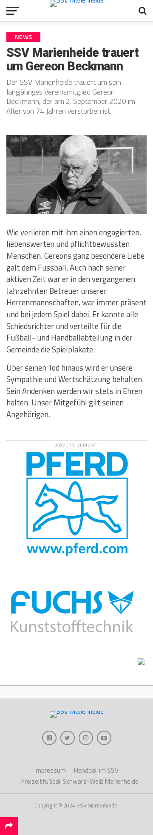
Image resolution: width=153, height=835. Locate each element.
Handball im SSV (96, 770)
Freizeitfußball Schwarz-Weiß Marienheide (80, 781)
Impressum (50, 770)
